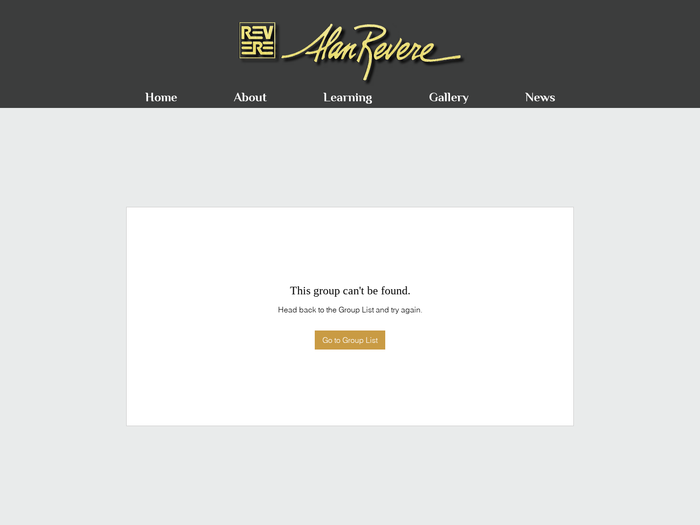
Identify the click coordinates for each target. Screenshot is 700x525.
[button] (250, 93)
